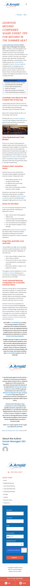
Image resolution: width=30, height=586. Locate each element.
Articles (11, 571)
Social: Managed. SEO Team (11, 430)
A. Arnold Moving (18, 62)
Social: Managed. (17, 569)
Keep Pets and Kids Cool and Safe (14, 90)
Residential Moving (8, 483)
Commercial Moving (9, 486)
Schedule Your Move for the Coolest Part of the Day (16, 83)
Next (24, 15)
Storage (5, 494)
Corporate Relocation (9, 489)
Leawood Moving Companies (11, 45)
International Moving (9, 491)
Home (5, 480)
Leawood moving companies (17, 64)
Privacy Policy (17, 571)
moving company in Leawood (10, 317)
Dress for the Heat (10, 88)
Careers (5, 497)
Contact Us (6, 503)
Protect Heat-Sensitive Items (13, 86)
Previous (19, 15)
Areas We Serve (7, 500)
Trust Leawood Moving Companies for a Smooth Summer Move (16, 92)
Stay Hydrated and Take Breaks (13, 84)
